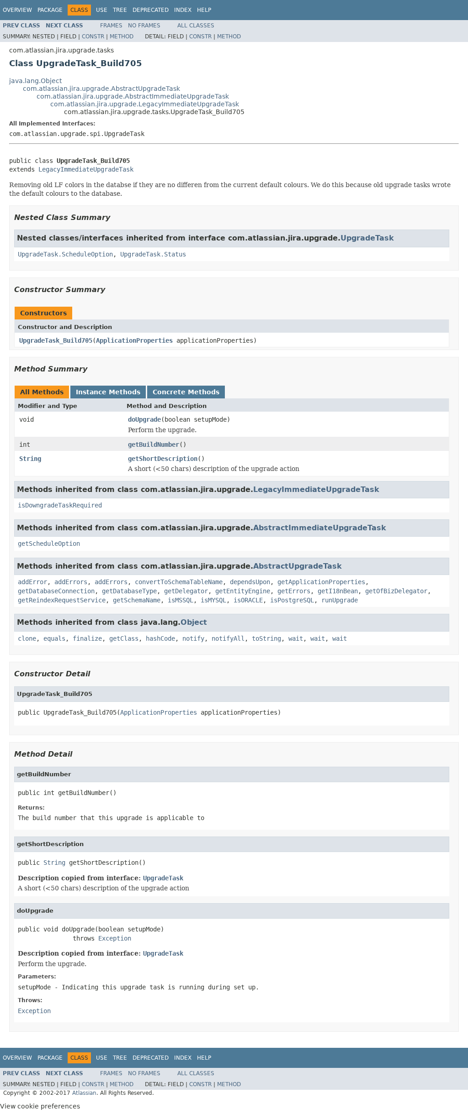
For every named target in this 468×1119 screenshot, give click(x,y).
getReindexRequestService (62, 600)
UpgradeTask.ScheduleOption (65, 254)
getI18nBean (338, 591)
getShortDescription (162, 458)
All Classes (195, 25)
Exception (114, 938)
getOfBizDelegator (396, 591)
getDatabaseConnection (56, 591)
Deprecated (151, 10)
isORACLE (248, 600)
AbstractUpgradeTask (297, 566)
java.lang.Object (35, 80)
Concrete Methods (186, 392)
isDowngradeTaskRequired (60, 505)
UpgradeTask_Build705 (55, 340)
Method (121, 36)
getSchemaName (136, 600)
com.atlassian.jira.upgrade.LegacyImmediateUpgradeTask (144, 104)
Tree (120, 10)
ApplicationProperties (134, 340)
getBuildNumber (153, 444)
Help (204, 10)
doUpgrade (144, 419)
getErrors (293, 591)
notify (193, 638)
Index (182, 10)
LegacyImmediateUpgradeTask (85, 169)
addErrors (70, 582)
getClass (123, 638)
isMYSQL (213, 600)
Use (101, 10)
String (30, 458)
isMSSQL (180, 600)
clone (27, 638)
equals (54, 638)
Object (194, 622)
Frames (111, 25)
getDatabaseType (129, 591)
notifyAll (228, 638)
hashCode (160, 638)
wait (295, 638)
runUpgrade (339, 600)
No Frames (144, 25)
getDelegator (186, 591)
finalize (87, 638)
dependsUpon (250, 582)
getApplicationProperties (321, 582)
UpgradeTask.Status (153, 254)
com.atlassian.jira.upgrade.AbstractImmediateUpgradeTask (133, 96)
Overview (17, 10)
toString (266, 638)
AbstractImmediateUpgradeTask (319, 527)
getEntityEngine (242, 591)
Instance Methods (108, 392)
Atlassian (84, 1093)
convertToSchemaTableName (179, 582)
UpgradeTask (367, 238)
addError (32, 582)
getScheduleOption (49, 543)
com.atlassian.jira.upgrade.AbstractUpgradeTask (101, 88)
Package (50, 10)
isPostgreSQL (292, 600)
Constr (93, 36)
